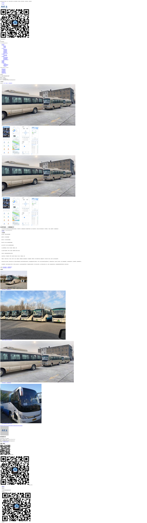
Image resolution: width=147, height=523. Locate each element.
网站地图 (3, 2)
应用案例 (3, 56)
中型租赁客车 (4, 69)
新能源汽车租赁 (5, 53)
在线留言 (3, 61)
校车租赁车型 (5, 51)
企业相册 (3, 60)
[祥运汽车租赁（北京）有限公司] (4, 8)
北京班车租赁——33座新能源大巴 (6, 382)
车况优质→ (4, 63)
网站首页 (3, 44)
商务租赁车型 (5, 49)
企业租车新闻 (5, 55)
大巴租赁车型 (4, 70)
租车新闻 (9, 425)
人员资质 (4, 47)
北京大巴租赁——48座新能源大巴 (6, 289)
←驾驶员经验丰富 (5, 64)
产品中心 (3, 48)
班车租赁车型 (5, 52)
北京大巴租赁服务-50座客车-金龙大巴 (7, 423)
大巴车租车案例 (5, 57)
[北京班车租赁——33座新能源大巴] (37, 382)
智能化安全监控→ (5, 65)
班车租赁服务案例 (5, 59)
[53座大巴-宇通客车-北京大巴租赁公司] (33, 339)
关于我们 (3, 4)
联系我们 (18, 425)
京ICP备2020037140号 (6, 441)
